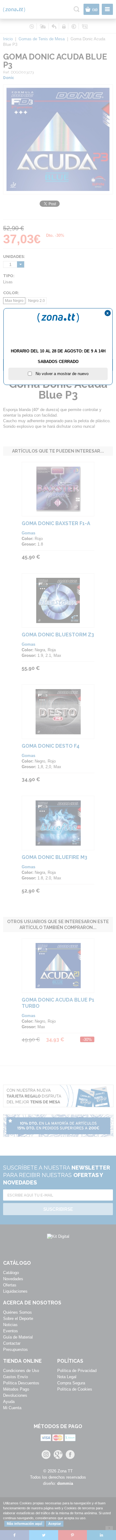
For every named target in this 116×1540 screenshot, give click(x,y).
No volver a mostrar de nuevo (60, 373)
